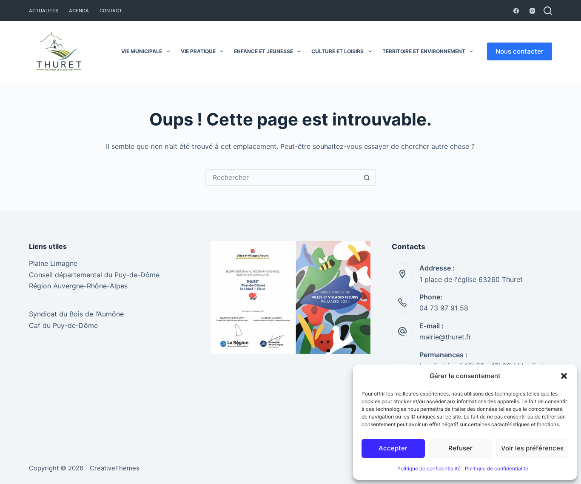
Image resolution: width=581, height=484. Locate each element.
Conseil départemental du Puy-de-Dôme (94, 274)
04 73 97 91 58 (443, 308)
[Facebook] (516, 11)
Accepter (393, 448)
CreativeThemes (115, 468)
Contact (111, 11)
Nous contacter (520, 51)
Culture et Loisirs (337, 51)
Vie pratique (198, 51)
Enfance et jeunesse (263, 51)
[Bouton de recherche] (367, 177)
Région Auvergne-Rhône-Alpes (78, 286)
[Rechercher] (548, 10)
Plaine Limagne (53, 263)
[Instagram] (532, 11)
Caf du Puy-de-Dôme (63, 325)
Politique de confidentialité (429, 468)
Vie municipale (141, 51)
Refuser (460, 448)
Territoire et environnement (423, 51)
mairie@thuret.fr (445, 337)
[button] (564, 376)
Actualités (43, 11)
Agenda (79, 11)
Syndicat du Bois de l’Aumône (76, 314)
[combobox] (282, 177)
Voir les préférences (532, 448)
